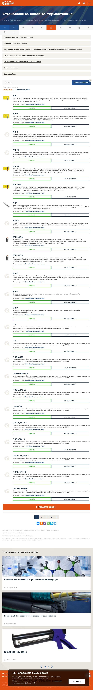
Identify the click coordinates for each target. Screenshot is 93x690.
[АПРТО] (6, 152)
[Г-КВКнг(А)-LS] (6, 392)
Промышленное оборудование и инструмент (88, 27)
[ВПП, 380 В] (6, 239)
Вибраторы (32, 27)
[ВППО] (6, 276)
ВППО (15, 273)
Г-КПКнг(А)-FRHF (21, 456)
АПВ (14, 96)
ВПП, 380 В (18, 237)
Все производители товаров (14, 27)
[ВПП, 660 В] (6, 257)
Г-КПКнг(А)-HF (19, 472)
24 (54, 507)
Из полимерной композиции (15, 43)
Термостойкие (10, 74)
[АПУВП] (6, 223)
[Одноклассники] (41, 523)
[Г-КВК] (6, 343)
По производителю (23, 90)
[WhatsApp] (48, 523)
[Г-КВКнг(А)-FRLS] (6, 376)
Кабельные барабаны (60, 27)
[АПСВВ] (6, 169)
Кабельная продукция (51, 27)
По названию (7, 90)
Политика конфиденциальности (76, 687)
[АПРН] (6, 134)
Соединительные (11, 68)
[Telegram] (55, 523)
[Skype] (51, 523)
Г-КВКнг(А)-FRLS (20, 373)
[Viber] (44, 523)
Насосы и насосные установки (79, 27)
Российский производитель (34, 104)
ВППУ (15, 291)
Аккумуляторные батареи (23, 27)
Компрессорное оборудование (69, 27)
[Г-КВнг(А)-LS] (6, 441)
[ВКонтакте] (38, 523)
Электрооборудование (14, 32)
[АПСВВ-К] (6, 187)
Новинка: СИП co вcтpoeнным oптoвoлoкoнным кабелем (30, 616)
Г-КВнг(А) (17, 406)
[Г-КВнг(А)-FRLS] (6, 425)
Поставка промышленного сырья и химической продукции (31, 580)
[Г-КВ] (6, 326)
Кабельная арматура (41, 27)
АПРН (15, 132)
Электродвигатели (4, 32)
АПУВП (16, 221)
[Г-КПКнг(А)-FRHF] (6, 458)
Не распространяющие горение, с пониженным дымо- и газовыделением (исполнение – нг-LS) (43, 49)
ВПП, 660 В (18, 255)
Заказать (32, 108)
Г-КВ (15, 324)
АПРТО (16, 150)
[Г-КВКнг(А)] (6, 359)
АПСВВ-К (17, 184)
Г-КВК (15, 341)
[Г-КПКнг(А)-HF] (6, 474)
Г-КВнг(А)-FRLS (20, 423)
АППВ (15, 114)
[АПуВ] (6, 205)
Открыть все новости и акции (89, 552)
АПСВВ (16, 166)
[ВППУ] (6, 294)
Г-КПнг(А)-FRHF (20, 488)
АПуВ (15, 203)
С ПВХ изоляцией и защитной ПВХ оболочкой (22, 62)
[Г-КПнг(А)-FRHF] (6, 491)
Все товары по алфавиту (4, 27)
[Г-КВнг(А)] (6, 409)
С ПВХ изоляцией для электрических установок (24, 55)
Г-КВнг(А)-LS (19, 439)
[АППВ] (6, 116)
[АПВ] (6, 98)
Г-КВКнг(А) (18, 357)
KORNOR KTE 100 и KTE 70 (15, 652)
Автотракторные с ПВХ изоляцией (18, 37)
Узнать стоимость (70, 108)
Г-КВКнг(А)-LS (19, 390)
